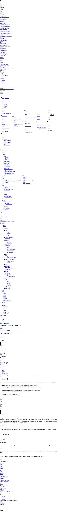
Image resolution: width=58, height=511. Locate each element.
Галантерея (6, 228)
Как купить (3, 371)
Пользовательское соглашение (4, 477)
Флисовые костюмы (6, 332)
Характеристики (4, 369)
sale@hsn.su (2, 78)
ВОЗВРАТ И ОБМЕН (5, 373)
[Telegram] (8, 323)
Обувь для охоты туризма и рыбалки (11, 257)
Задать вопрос (2, 473)
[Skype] (7, 323)
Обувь (6, 255)
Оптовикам (1, 474)
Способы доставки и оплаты (4, 476)
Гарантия (1, 475)
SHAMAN (8, 330)
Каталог (4, 226)
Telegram (3, 318)
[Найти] (1, 5)
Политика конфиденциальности (4, 480)
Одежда (6, 264)
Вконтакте (3, 80)
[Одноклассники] (1, 323)
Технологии (2, 472)
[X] (4, 323)
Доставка (3, 372)
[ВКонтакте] (0, 323)
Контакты (1, 471)
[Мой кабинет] (0, 211)
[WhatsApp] (6, 323)
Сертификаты (2, 470)
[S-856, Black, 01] (2, 337)
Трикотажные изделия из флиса (11, 276)
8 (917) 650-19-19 (3, 67)
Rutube (3, 81)
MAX (2, 82)
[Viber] (5, 323)
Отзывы (3, 370)
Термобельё (1, 332)
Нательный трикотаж (12, 332)
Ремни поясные (9, 241)
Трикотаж (6, 271)
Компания (4, 293)
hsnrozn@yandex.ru (42, 451)
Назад (5, 225)
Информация (2, 478)
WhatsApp (3, 499)
